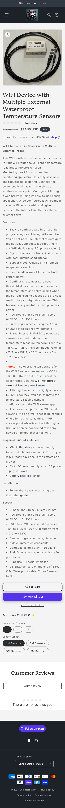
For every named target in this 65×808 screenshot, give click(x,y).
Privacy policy (24, 795)
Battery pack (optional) (25, 475)
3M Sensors (13, 651)
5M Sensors (38, 651)
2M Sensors (37, 643)
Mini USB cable (20, 447)
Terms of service (43, 795)
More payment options (32, 605)
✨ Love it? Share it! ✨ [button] (20, 614)
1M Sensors (13, 643)
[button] (7, 15)
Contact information (34, 800)
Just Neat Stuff (28, 790)
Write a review (32, 685)
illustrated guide (17, 495)
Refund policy (47, 790)
